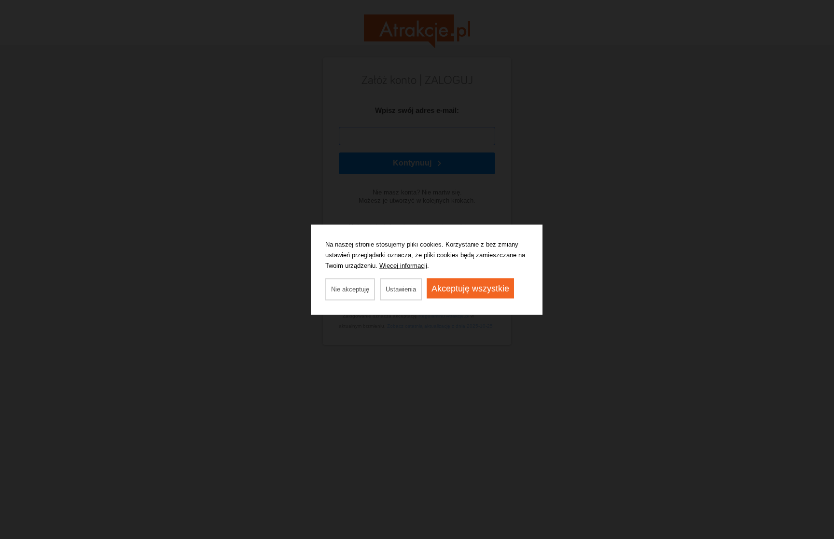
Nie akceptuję (350, 288)
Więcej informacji (403, 265)
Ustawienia (401, 288)
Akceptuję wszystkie (470, 288)
